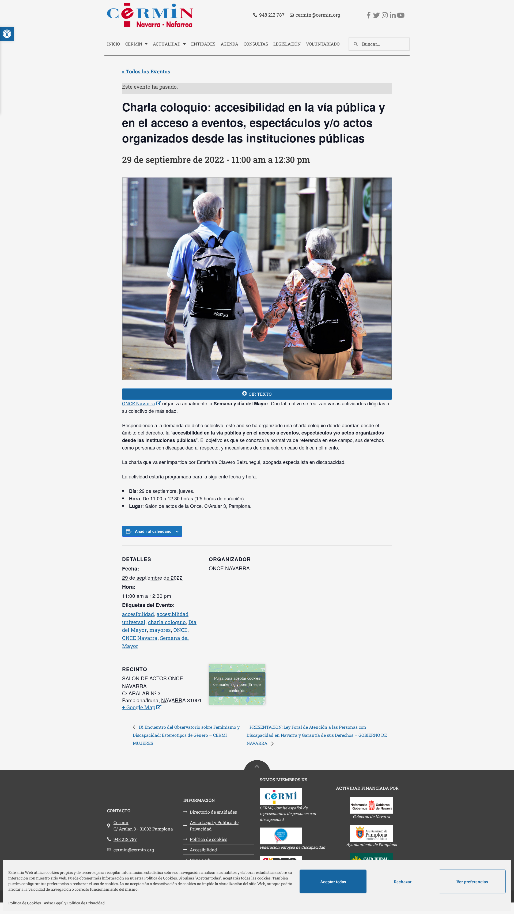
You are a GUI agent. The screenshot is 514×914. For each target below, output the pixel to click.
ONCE (180, 629)
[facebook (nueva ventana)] (368, 15)
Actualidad (166, 44)
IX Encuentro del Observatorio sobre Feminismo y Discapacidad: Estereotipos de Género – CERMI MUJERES (186, 735)
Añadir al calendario (153, 531)
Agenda (229, 44)
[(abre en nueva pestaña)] (295, 796)
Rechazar (402, 881)
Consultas (256, 44)
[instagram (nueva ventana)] (384, 15)
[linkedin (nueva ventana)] (392, 15)
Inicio (113, 44)
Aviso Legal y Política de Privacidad (74, 902)
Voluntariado (323, 44)
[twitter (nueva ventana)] (376, 15)
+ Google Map (140, 707)
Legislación (287, 44)
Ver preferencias (472, 881)
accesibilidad (138, 614)
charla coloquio (167, 622)
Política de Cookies (24, 902)
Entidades (203, 44)
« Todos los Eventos (146, 71)
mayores (160, 629)
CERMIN (133, 44)
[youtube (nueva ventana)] (400, 15)
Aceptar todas (333, 881)
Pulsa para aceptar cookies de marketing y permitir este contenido (237, 684)
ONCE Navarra (141, 403)
